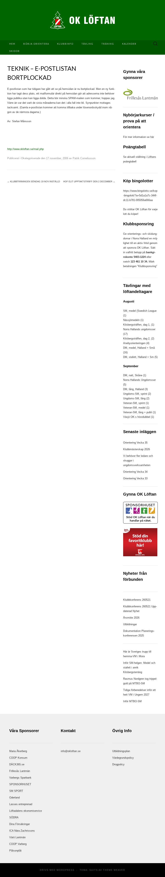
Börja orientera (36, 43)
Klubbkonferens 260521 (137, 599)
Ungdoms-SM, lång (134, 398)
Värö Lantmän (17, 837)
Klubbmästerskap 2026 (136, 449)
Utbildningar (130, 624)
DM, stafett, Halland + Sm (138, 357)
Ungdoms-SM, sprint (135, 393)
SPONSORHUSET (20, 784)
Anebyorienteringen (134, 343)
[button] (140, 93)
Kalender (129, 43)
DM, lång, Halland (133, 389)
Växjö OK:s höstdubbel (137, 416)
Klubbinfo (65, 43)
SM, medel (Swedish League (140, 310)
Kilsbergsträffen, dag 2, (136, 338)
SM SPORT (16, 790)
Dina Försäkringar (19, 824)
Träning (107, 43)
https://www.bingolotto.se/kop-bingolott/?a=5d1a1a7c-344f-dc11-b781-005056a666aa (140, 195)
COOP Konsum (18, 757)
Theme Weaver (114, 870)
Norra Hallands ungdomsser (139, 329)
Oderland (14, 797)
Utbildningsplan (121, 751)
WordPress (65, 870)
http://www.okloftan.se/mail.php (25, 149)
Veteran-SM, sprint (134, 403)
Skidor (14, 51)
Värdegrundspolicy (123, 757)
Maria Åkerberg (18, 751)
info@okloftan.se (70, 751)
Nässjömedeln (131, 320)
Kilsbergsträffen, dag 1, (136, 324)
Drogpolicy (118, 764)
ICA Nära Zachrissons (22, 830)
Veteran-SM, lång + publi (137, 412)
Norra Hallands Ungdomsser (139, 379)
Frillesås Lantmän (19, 770)
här (152, 136)
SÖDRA (14, 817)
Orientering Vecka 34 (135, 471)
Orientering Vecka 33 (135, 478)
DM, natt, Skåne (132, 375)
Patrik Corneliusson (84, 158)
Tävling (87, 43)
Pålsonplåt (15, 850)
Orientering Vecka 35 (135, 442)
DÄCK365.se (16, 764)
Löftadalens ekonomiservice (25, 810)
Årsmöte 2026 (131, 617)
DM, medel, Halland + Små (139, 347)
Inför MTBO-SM (132, 701)
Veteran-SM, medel (134, 407)
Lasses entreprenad (20, 804)
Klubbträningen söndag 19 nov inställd (33, 181)
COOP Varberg (18, 843)
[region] (140, 93)
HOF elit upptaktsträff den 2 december (89, 181)
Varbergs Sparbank (20, 777)
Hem (12, 43)
